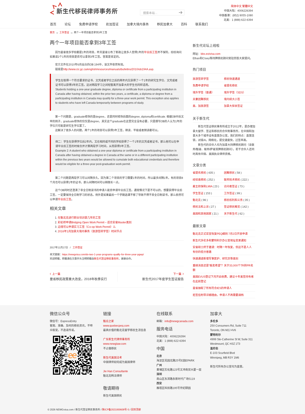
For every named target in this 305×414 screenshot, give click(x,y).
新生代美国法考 (112, 357)
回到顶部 (136, 409)
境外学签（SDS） (235, 92)
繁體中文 (247, 6)
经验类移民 (204, 179)
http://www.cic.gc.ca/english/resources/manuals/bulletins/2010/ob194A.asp (108, 69)
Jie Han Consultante (115, 371)
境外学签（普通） (203, 92)
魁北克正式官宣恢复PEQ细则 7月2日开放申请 (220, 233)
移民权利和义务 (237, 200)
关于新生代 (234, 213)
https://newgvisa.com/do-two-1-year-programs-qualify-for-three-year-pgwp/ (103, 254)
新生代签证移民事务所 (106, 258)
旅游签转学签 (201, 78)
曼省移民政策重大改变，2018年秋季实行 (78, 279)
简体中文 (236, 6)
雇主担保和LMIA (206, 186)
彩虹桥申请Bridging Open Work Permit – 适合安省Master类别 (95, 222)
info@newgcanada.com (179, 321)
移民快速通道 (232, 78)
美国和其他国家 (205, 213)
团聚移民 (233, 172)
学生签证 (202, 193)
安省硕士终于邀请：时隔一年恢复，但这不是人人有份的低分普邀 (222, 249)
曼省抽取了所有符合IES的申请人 (212, 288)
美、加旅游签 (201, 106)
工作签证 (64, 32)
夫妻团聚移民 (201, 99)
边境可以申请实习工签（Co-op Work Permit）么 (87, 226)
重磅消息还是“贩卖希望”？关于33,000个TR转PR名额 (223, 268)
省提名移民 (230, 85)
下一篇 (178, 274)
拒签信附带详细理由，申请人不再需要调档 (218, 295)
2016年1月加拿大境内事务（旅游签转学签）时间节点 (90, 231)
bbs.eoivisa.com (210, 53)
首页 (52, 32)
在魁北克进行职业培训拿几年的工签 (79, 217)
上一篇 (55, 274)
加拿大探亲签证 (233, 106)
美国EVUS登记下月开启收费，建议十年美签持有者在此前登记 (223, 279)
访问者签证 (234, 186)
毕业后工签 (150, 52)
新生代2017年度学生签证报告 (163, 279)
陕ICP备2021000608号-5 (115, 409)
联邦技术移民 (236, 179)
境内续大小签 (232, 99)
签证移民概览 (236, 206)
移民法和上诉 (204, 206)
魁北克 (200, 200)
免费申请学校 (201, 85)
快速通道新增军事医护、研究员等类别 (215, 258)
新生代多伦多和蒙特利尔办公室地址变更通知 (219, 240)
